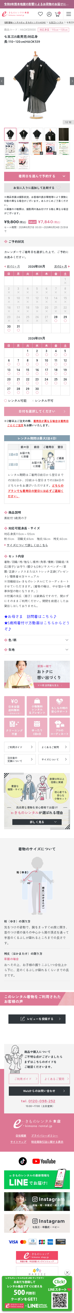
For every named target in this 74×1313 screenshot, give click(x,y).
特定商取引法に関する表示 (47, 1142)
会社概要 (21, 1135)
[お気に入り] (40, 13)
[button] (67, 1272)
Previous (2, 81)
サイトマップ (18, 1142)
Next (72, 81)
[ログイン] (49, 13)
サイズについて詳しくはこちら (27, 545)
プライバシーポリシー (44, 1135)
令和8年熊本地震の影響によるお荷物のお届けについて (37, 4)
